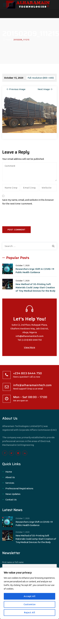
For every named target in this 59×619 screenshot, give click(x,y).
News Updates (12, 494)
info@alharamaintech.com (29, 336)
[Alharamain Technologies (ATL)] (29, 4)
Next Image (44, 89)
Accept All (29, 596)
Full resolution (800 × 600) (41, 77)
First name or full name (13, 562)
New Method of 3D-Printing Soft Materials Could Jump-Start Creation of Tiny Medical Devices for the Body (35, 287)
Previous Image (17, 89)
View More (29, 347)
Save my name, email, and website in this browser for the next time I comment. (28, 202)
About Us (10, 477)
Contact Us (11, 499)
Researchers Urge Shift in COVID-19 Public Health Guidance (35, 271)
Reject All (29, 612)
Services (9, 483)
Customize (30, 604)
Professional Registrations (19, 488)
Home (8, 40)
